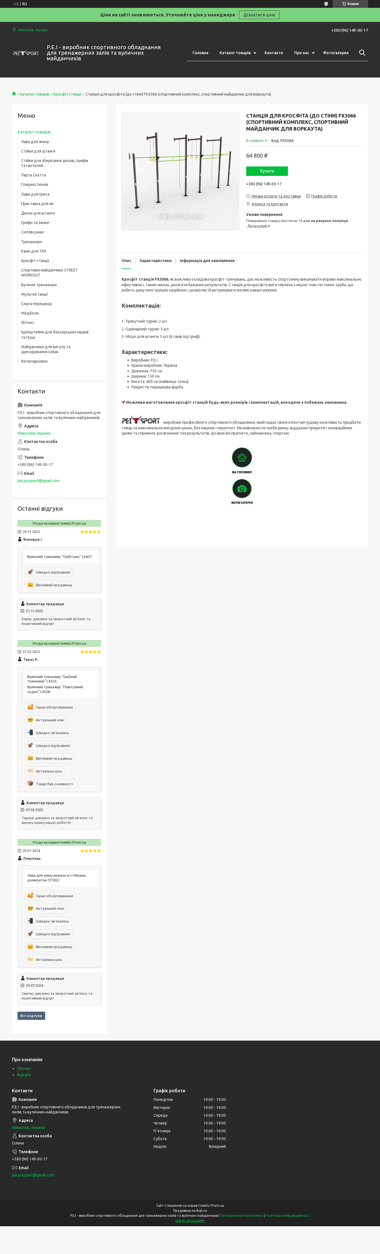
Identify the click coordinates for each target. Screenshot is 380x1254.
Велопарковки (34, 361)
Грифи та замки (35, 222)
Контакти (274, 53)
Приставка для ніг (37, 203)
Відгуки (24, 1075)
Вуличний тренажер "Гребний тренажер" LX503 (52, 679)
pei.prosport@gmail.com (39, 480)
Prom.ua (217, 1205)
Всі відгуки (31, 1016)
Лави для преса (35, 194)
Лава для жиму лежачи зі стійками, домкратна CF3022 (56, 877)
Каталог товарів (235, 53)
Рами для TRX (33, 251)
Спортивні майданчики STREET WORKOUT (49, 272)
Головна (200, 53)
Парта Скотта (33, 175)
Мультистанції (34, 294)
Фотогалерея (336, 53)
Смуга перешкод (36, 303)
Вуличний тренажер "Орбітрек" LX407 (59, 557)
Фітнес (27, 322)
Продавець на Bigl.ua (190, 1210)
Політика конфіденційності (288, 1215)
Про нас (301, 53)
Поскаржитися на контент (241, 1215)
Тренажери (31, 242)
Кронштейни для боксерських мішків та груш (55, 334)
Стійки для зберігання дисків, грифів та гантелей (54, 163)
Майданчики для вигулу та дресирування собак (45, 349)
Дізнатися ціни (259, 14)
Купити (267, 171)
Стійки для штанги (38, 151)
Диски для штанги (38, 213)
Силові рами (32, 232)
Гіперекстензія (34, 184)
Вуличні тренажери (39, 285)
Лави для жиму (35, 141)
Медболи (30, 313)
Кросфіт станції (67, 94)
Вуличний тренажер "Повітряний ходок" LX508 (55, 689)
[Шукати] (361, 53)
